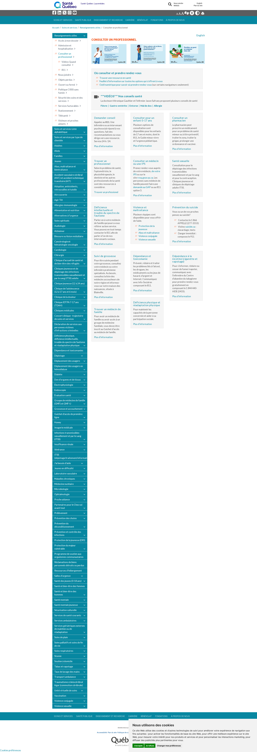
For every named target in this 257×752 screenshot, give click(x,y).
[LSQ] (186, 13)
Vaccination (60, 695)
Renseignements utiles (90, 27)
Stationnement (65, 110)
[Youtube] (75, 13)
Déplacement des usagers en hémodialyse (68, 368)
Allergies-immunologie (65, 205)
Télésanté (63, 115)
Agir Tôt (58, 199)
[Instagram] (70, 13)
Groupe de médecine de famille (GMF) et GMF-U (69, 402)
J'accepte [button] (138, 746)
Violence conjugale (63, 700)
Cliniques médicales (64, 310)
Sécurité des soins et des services (70, 99)
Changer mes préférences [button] (169, 746)
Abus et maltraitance (149, 232)
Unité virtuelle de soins (65, 690)
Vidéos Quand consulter (69, 63)
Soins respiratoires (63, 650)
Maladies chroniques (64, 478)
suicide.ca (190, 226)
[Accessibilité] (192, 13)
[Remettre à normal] (179, 13)
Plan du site (198, 6)
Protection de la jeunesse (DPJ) (69, 540)
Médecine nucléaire (64, 484)
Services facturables (68, 105)
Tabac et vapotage (63, 666)
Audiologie (59, 225)
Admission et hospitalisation (65, 47)
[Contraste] (197, 13)
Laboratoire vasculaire (65, 473)
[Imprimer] (202, 13)
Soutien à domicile (63, 661)
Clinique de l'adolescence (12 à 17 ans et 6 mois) (66, 290)
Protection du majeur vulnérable (65, 547)
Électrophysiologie (63, 384)
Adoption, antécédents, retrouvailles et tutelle (66, 188)
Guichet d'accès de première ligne (68, 416)
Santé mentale (61, 599)
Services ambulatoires (65, 620)
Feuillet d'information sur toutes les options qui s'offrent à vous (131, 81)
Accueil (55, 27)
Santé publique (83, 20)
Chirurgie (59, 255)
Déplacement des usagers (67, 360)
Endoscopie (60, 390)
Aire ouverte (60, 194)
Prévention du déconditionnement (64, 525)
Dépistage (59, 355)
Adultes (58, 145)
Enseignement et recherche (108, 20)
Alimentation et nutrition (66, 210)
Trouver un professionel (106, 192)
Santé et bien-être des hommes (65, 593)
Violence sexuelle (62, 706)
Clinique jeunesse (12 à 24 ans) (69, 283)
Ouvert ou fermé (66, 84)
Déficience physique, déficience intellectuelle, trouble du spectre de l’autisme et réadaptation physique (69, 340)
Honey (57, 422)
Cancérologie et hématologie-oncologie (66, 243)
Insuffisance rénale (63, 444)
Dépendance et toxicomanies (68, 350)
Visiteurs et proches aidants (68, 122)
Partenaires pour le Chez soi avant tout (68, 506)
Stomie (57, 656)
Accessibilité (102, 733)
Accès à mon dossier (68, 40)
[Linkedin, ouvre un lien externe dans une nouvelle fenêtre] (59, 13)
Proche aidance (62, 499)
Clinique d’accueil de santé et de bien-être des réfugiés (68, 262)
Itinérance (59, 449)
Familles (58, 156)
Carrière (130, 20)
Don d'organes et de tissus (67, 379)
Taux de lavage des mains (67, 671)
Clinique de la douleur (65, 297)
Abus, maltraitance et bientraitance (65, 168)
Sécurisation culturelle (65, 610)
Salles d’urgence (62, 575)
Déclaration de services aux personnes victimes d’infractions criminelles (68, 327)
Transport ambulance (65, 676)
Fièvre (104, 105)
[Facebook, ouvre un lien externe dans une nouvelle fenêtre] (54, 13)
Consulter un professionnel (65, 55)
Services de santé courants (67, 615)
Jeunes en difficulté (63, 468)
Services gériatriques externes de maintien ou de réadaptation (69, 629)
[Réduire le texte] (177, 13)
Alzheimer (59, 231)
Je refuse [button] (150, 746)
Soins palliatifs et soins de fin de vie (68, 644)
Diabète (58, 374)
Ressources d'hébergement (68, 570)
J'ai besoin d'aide (62, 463)
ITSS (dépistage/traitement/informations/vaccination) (70, 456)
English (200, 35)
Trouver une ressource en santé (115, 77)
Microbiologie (61, 489)
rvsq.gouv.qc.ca (145, 177)
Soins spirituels (61, 220)
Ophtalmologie (61, 494)
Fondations (157, 20)
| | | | (131, 105)
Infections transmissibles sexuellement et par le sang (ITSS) (67, 436)
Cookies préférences (10, 750)
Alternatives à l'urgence (66, 215)
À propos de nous (175, 20)
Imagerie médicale (63, 427)
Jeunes (57, 161)
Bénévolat (142, 20)
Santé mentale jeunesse (66, 604)
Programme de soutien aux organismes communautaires (68, 555)
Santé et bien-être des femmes (69, 586)
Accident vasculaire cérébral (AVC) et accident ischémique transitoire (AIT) (69, 178)
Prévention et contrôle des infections (67, 533)
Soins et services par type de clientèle (68, 139)
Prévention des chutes (65, 518)
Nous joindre (64, 74)
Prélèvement (60, 513)
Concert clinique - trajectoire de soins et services (68, 317)
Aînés (57, 150)
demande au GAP (142, 187)
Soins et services (63, 20)
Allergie (158, 105)
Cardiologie (60, 249)
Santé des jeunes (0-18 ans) (68, 581)
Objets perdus (65, 79)
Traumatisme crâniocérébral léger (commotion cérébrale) (68, 684)
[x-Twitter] (64, 13)
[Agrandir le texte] (182, 13)
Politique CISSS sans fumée (68, 91)
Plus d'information (103, 146)
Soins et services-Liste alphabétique (65, 130)
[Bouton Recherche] (79, 2)
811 (64, 69)
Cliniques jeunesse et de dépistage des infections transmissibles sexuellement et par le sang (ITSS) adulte (69, 273)
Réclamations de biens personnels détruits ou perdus (69, 564)
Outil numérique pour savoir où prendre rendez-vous (125, 84)
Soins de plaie (61, 637)
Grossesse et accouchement (68, 408)
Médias (176, 6)
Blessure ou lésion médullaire (68, 236)
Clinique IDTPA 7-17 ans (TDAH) (66, 304)
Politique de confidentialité (127, 733)
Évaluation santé (62, 395)
